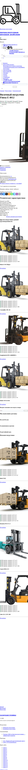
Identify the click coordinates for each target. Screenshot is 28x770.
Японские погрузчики (9, 727)
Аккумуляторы (7, 70)
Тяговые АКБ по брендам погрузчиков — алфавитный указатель (14, 735)
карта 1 (5, 747)
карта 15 (5, 767)
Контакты (5, 78)
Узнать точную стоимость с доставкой (11, 183)
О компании (6, 77)
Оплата (5, 74)
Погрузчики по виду (8, 64)
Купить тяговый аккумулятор (14, 216)
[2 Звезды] (14, 101)
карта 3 (5, 750)
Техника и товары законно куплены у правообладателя (10, 722)
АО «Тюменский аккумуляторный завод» (14, 741)
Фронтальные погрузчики (14, 67)
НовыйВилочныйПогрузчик (3, 708)
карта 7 (5, 756)
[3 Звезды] (19, 101)
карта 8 (5, 757)
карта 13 (5, 764)
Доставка (5, 73)
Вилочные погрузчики (6, 29)
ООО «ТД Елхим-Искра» (9, 742)
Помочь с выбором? (5, 167)
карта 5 (5, 753)
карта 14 (5, 765)
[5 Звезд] (8, 102)
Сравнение (3, 170)
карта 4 (5, 751)
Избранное (3, 168)
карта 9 (5, 758)
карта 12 (5, 763)
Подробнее (3, 268)
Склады (5, 75)
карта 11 (5, 761)
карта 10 (5, 760)
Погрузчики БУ (7, 71)
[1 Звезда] (8, 101)
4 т (11, 176)
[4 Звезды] (3, 102)
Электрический (12, 179)
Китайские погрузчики (9, 729)
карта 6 (5, 754)
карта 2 (5, 749)
